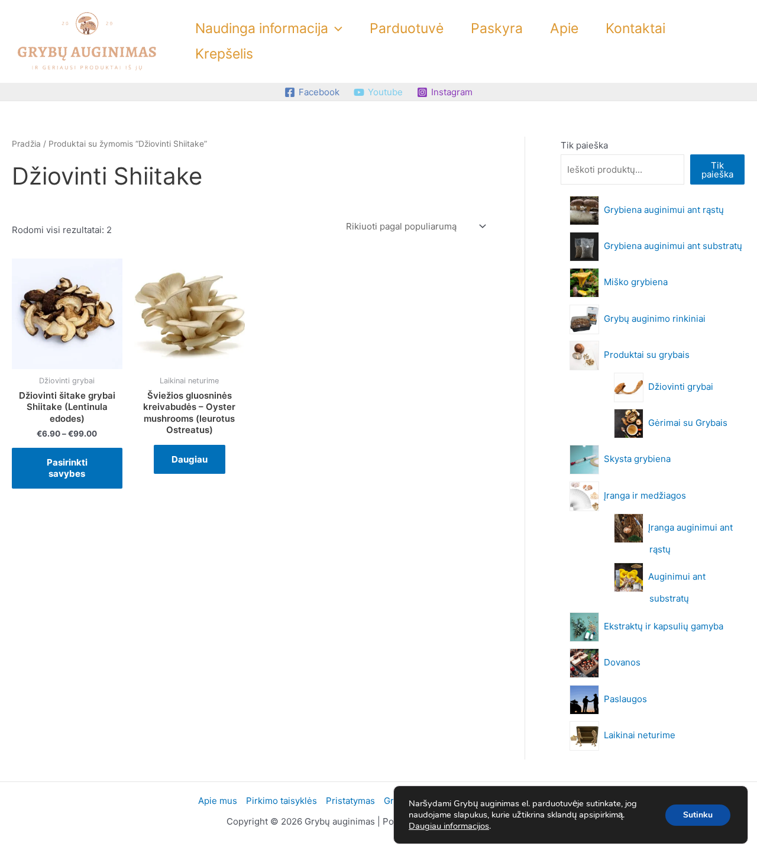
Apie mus (217, 800)
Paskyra (497, 28)
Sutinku (698, 814)
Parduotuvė (407, 28)
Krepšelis (224, 54)
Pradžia (26, 143)
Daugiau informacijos (449, 825)
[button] (335, 28)
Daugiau (190, 459)
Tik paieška (584, 145)
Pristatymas (350, 800)
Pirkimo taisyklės (281, 800)
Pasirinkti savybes (67, 468)
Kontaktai (635, 28)
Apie (564, 28)
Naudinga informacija (261, 28)
